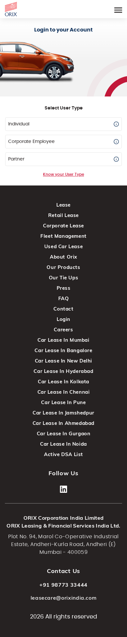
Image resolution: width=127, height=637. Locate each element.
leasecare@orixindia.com (64, 597)
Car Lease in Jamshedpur (63, 413)
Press (64, 288)
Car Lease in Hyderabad (63, 371)
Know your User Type (63, 174)
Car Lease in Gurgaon (64, 433)
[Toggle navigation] (118, 9)
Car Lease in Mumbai (63, 340)
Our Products (63, 267)
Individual (18, 124)
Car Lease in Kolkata (63, 381)
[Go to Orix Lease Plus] (11, 8)
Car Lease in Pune (63, 402)
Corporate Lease (63, 226)
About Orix (63, 257)
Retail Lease (63, 215)
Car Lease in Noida (63, 444)
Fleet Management (63, 236)
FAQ (63, 298)
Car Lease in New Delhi (63, 361)
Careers (63, 329)
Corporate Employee (31, 141)
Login (63, 319)
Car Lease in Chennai (63, 392)
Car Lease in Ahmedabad (63, 423)
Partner (16, 159)
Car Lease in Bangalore (63, 350)
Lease (63, 205)
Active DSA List (63, 454)
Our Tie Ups (63, 277)
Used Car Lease (63, 246)
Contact (63, 309)
